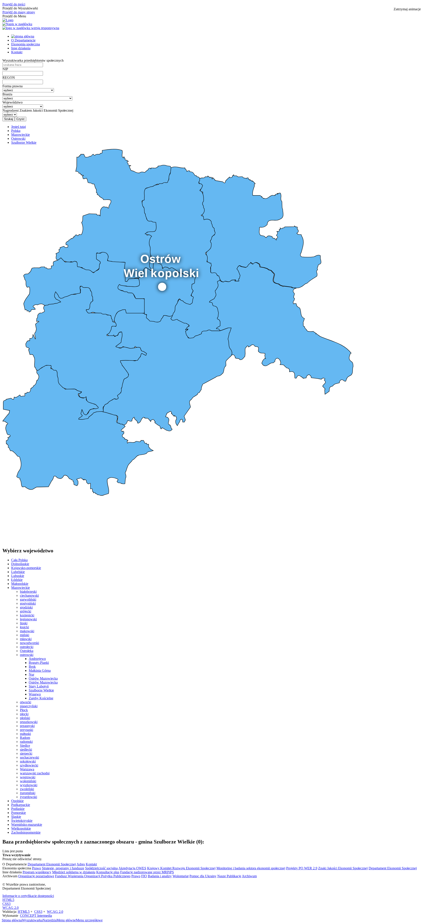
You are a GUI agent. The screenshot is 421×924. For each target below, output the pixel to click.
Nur (31, 674)
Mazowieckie (20, 587)
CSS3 (6, 904)
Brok (32, 666)
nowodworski (29, 643)
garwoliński (28, 599)
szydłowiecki (29, 765)
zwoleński (27, 789)
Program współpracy (37, 872)
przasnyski (27, 726)
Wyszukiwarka (32, 920)
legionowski (28, 619)
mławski (26, 639)
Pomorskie (18, 813)
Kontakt (16, 52)
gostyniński (28, 603)
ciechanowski (29, 595)
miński (24, 635)
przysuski (26, 730)
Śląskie (16, 816)
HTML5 (8, 900)
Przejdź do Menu (14, 16)
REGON (8, 77)
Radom (25, 738)
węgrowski (27, 777)
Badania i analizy (160, 876)
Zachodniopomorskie (26, 832)
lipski (23, 623)
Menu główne (66, 920)
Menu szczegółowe (89, 920)
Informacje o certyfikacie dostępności (28, 896)
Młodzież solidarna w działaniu (73, 872)
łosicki (24, 627)
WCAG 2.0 (10, 908)
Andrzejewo (37, 659)
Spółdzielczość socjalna (101, 868)
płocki (24, 714)
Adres (81, 864)
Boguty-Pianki (39, 662)
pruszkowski (28, 722)
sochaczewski (29, 757)
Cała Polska (19, 560)
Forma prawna (12, 86)
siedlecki (26, 749)
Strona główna (12, 920)
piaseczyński (28, 706)
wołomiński (28, 781)
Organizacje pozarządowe (36, 876)
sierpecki (26, 753)
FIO (144, 876)
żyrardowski (28, 797)
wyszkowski (28, 785)
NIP (5, 69)
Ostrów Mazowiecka (43, 678)
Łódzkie (17, 580)
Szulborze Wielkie (41, 690)
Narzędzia (50, 920)
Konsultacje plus (107, 872)
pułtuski (25, 734)
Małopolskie (19, 584)
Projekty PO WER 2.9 (301, 868)
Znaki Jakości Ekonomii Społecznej (343, 868)
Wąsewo (35, 694)
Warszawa (27, 769)
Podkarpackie (20, 805)
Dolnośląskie (20, 564)
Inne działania (20, 48)
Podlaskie (18, 809)
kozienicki (27, 615)
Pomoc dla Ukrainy (202, 876)
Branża (7, 94)
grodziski (26, 607)
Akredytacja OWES (132, 868)
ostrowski (26, 655)
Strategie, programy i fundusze (63, 868)
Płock (24, 710)
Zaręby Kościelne (41, 698)
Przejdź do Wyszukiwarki (20, 8)
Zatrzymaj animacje (407, 9)
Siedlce (25, 745)
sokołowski (28, 761)
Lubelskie (18, 572)
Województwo (12, 102)
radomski (26, 741)
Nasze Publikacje (229, 876)
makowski (27, 631)
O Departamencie (23, 40)
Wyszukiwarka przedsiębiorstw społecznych (33, 60)
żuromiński (27, 793)
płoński (25, 718)
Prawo (36, 868)
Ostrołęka (26, 651)
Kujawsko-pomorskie (26, 568)
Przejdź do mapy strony (18, 12)
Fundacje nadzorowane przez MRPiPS (147, 872)
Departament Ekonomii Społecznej (52, 864)
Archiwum (249, 876)
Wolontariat (181, 876)
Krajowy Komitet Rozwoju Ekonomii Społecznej (181, 868)
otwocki (25, 702)
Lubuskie (17, 576)
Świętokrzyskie (21, 820)
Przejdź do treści (13, 4)
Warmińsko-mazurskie (26, 824)
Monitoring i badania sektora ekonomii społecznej (250, 868)
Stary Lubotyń (39, 686)
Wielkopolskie (21, 828)
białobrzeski (28, 591)
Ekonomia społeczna (25, 44)
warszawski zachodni (35, 773)
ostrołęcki (26, 647)
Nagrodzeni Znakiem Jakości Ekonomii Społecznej (37, 110)
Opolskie (17, 801)
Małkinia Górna (40, 670)
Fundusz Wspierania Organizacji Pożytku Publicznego (92, 876)
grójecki (25, 611)
